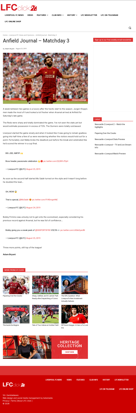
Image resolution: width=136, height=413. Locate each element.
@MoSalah (24, 199)
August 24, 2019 (33, 207)
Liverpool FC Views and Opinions (21, 35)
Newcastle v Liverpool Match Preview (110, 154)
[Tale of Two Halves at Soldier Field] (45, 314)
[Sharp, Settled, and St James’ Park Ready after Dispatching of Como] (45, 285)
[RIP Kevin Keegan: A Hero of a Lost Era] (74, 314)
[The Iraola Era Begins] (16, 314)
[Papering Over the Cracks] (16, 285)
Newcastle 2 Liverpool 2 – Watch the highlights (110, 125)
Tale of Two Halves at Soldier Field (45, 325)
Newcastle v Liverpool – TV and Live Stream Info (113, 146)
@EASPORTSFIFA (42, 230)
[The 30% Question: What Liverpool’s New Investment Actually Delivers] (74, 285)
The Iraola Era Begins (11, 325)
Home (5, 35)
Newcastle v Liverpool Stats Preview (110, 139)
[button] (130, 28)
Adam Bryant (9, 49)
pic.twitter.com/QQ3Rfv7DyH (55, 161)
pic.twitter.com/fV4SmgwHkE (45, 199)
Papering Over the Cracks (12, 296)
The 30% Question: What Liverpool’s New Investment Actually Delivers (71, 298)
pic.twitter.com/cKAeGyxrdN (72, 230)
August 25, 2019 (33, 169)
